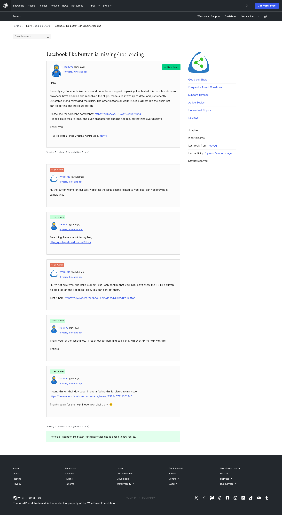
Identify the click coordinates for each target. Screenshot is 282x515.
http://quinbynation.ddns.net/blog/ (70, 242)
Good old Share (41, 25)
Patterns (69, 483)
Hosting (17, 478)
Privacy (17, 483)
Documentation (125, 473)
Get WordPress (267, 5)
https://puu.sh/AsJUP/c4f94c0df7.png (118, 114)
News (16, 473)
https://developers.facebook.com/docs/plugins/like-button (100, 298)
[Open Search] (246, 5)
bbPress (226, 478)
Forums (17, 16)
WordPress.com (230, 468)
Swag (173, 483)
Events (172, 473)
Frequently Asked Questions (205, 87)
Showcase (70, 468)
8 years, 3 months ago (75, 72)
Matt (224, 473)
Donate (174, 478)
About (16, 468)
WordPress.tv (125, 483)
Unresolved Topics (199, 110)
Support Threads (198, 94)
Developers (123, 478)
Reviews (193, 117)
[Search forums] (48, 36)
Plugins (69, 478)
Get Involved (176, 468)
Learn (120, 468)
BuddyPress (228, 483)
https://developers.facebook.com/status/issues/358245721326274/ (91, 396)
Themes (69, 473)
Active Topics (196, 102)
